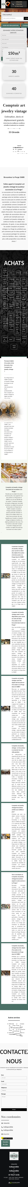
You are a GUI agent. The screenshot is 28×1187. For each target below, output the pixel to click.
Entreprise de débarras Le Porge (20, 1033)
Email (2, 1081)
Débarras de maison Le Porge (9, 1027)
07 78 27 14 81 (19, 6)
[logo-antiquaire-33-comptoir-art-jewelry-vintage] (3, 4)
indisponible (19, 2)
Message (3, 1094)
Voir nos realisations (11, 25)
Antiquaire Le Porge (16, 1029)
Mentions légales (14, 1179)
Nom (2, 1075)
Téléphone (4, 1087)
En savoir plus (16, 159)
